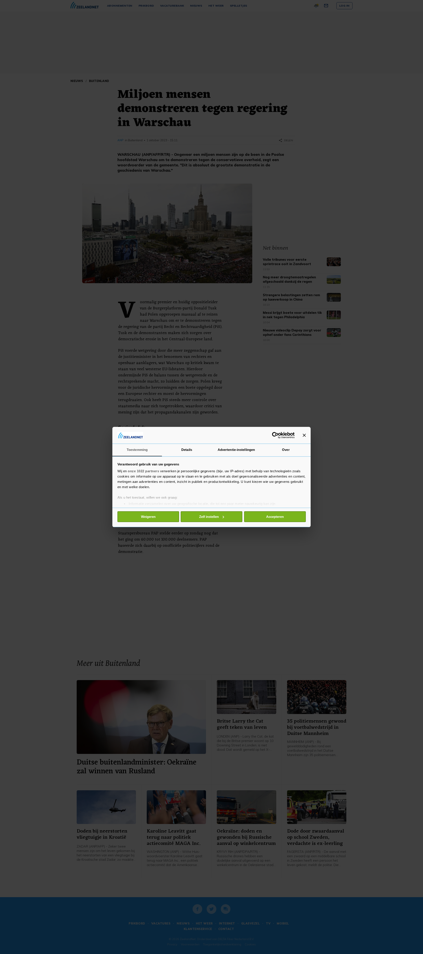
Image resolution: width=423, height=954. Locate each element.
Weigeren (148, 517)
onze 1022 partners (143, 471)
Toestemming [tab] (137, 450)
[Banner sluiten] (304, 435)
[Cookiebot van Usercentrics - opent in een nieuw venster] (275, 435)
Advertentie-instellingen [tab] (236, 450)
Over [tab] (285, 450)
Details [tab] (186, 450)
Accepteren (275, 517)
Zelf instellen (209, 517)
